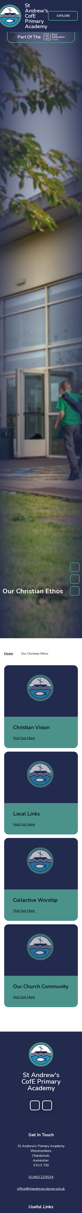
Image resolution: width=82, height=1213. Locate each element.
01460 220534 (41, 1177)
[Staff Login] (47, 1105)
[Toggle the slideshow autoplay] (75, 579)
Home (8, 654)
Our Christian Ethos (34, 654)
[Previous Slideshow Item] (75, 567)
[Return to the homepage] (41, 1054)
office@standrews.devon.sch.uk (41, 1188)
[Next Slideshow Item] (75, 591)
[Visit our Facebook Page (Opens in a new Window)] (35, 1105)
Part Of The (29, 37)
